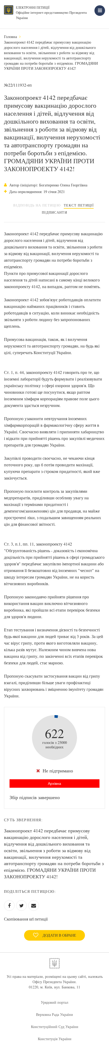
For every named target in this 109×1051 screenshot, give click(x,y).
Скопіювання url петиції (26, 919)
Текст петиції (79, 205)
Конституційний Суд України (54, 1026)
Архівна (54, 783)
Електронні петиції (32, 7)
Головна (10, 36)
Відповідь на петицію (37, 205)
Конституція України (54, 1038)
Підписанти (54, 212)
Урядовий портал (54, 1002)
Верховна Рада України (54, 1014)
